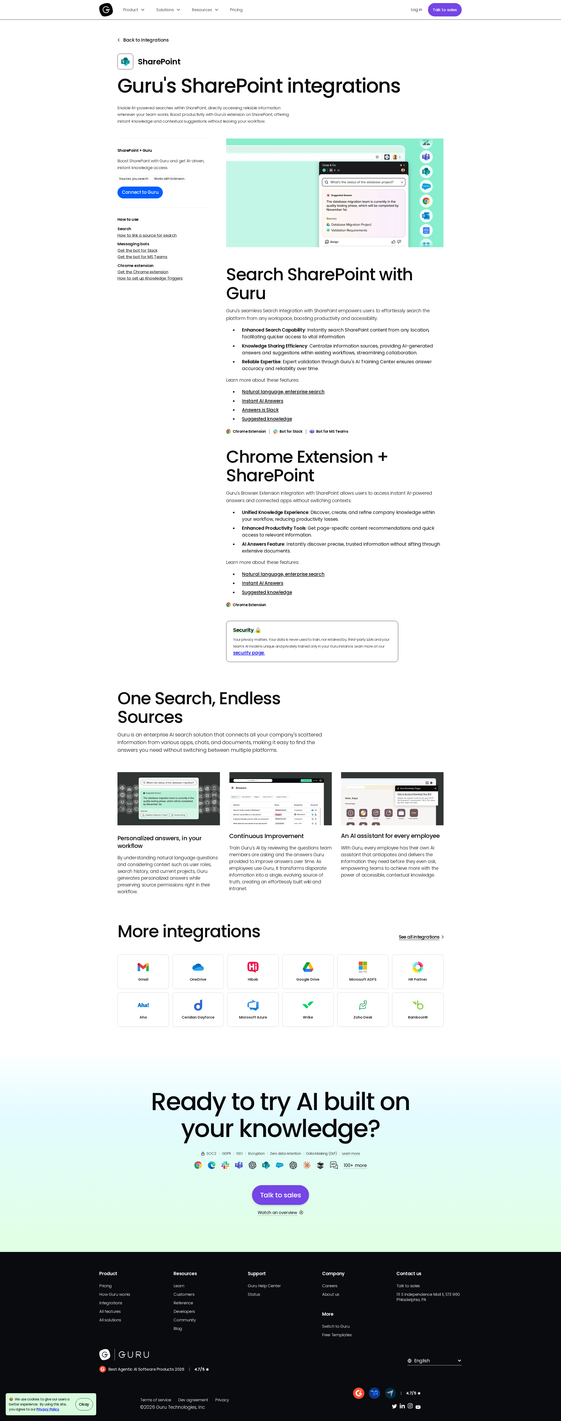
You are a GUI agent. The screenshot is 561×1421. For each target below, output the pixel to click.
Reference (183, 1303)
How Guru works (114, 1294)
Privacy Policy (47, 1409)
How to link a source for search (146, 235)
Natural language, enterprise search (283, 391)
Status (254, 1294)
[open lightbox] (335, 192)
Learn (179, 1286)
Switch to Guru (336, 1326)
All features (110, 1311)
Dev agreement (193, 1400)
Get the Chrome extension (142, 272)
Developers (184, 1311)
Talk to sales (445, 9)
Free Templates (337, 1335)
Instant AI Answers (262, 401)
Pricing (236, 9)
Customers (184, 1294)
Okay (84, 1404)
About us (330, 1294)
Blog (178, 1328)
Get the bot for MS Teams (142, 257)
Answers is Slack (260, 410)
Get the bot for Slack (137, 250)
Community (185, 1320)
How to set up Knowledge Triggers (150, 278)
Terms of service (155, 1400)
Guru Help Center (264, 1286)
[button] (134, 9)
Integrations (110, 1303)
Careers (329, 1286)
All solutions (110, 1320)
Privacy (222, 1400)
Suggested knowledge (267, 419)
